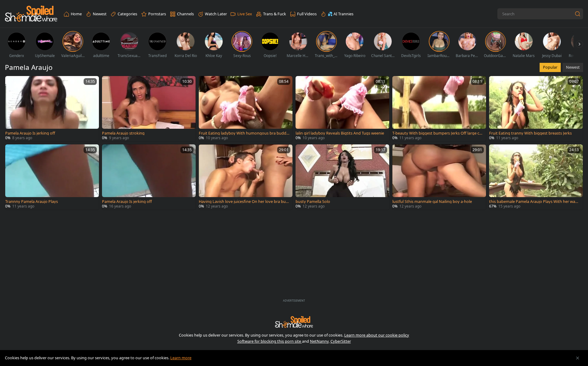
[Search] (577, 14)
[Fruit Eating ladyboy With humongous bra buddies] (245, 108)
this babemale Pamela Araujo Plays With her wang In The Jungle (534, 202)
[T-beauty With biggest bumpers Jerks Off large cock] (439, 108)
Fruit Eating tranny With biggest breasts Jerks (530, 133)
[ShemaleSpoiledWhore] (31, 14)
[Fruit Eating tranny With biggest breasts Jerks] (536, 108)
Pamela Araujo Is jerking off (30, 133)
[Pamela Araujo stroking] (149, 108)
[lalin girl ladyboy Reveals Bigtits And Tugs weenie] (342, 108)
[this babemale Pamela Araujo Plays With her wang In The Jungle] (536, 177)
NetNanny (319, 341)
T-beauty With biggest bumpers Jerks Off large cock (438, 133)
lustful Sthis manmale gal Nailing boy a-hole (432, 202)
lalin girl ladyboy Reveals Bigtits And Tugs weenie (340, 133)
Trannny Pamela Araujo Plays (31, 202)
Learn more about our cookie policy (376, 335)
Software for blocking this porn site (269, 341)
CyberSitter (340, 341)
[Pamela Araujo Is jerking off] (52, 108)
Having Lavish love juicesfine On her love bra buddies (243, 202)
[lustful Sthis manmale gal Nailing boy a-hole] (439, 177)
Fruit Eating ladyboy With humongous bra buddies (244, 133)
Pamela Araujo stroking (123, 133)
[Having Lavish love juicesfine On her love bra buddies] (245, 177)
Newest (573, 67)
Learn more (180, 357)
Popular (550, 67)
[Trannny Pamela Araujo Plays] (52, 177)
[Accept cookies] (577, 358)
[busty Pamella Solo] (342, 177)
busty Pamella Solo (313, 202)
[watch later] (12, 83)
